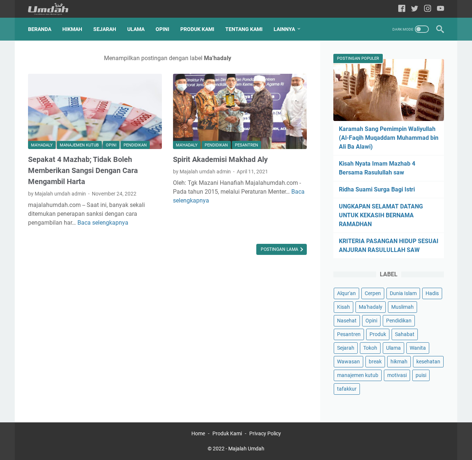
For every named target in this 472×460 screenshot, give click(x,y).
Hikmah (72, 29)
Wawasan (348, 361)
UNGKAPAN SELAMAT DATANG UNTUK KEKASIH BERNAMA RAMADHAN (381, 215)
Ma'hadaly (42, 145)
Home (198, 433)
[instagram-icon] (427, 9)
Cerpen (373, 293)
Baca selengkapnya (102, 222)
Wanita (418, 348)
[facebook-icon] (401, 9)
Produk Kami (197, 29)
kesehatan (428, 361)
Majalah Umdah (246, 449)
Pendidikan (135, 145)
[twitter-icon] (414, 9)
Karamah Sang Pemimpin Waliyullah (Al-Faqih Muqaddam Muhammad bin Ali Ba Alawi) (388, 137)
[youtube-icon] (440, 9)
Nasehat (347, 321)
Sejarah (104, 29)
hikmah (399, 361)
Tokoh (370, 348)
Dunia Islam (403, 293)
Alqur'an (346, 293)
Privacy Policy (265, 433)
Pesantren (246, 145)
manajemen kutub (79, 145)
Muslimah (402, 307)
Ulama (136, 29)
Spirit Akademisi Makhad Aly (220, 159)
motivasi (397, 375)
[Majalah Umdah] (52, 9)
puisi (421, 375)
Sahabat (404, 334)
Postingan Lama (280, 249)
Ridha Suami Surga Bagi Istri (377, 189)
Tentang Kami (244, 29)
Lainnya (284, 29)
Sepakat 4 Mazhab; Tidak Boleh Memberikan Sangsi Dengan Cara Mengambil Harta (83, 170)
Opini (162, 29)
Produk (377, 334)
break (375, 361)
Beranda (39, 29)
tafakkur (347, 389)
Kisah (343, 307)
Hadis (432, 293)
